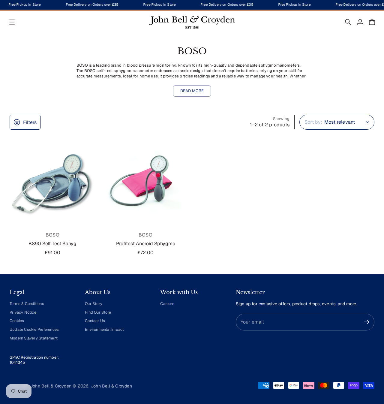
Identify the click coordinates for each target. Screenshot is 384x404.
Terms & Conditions (27, 303)
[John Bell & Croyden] (192, 22)
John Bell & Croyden (111, 386)
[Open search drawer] (348, 22)
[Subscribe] (367, 322)
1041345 (17, 362)
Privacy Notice (23, 312)
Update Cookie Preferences (34, 329)
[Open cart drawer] (372, 22)
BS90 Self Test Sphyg (52, 243)
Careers (167, 303)
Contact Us (95, 320)
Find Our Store (98, 312)
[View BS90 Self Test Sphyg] (52, 185)
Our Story (93, 303)
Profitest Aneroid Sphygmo (145, 243)
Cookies (17, 320)
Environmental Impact (104, 329)
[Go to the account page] (360, 22)
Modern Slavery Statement (34, 338)
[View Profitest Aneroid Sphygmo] (145, 185)
